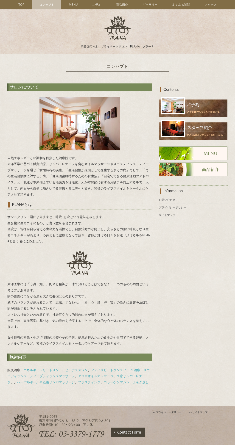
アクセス (211, 4)
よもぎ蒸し (141, 382)
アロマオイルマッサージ (95, 376)
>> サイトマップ (198, 412)
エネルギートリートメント (42, 370)
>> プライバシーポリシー (167, 412)
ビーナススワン (76, 370)
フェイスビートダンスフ (108, 370)
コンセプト (46, 4)
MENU (73, 4)
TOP (21, 4)
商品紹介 (122, 4)
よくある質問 (181, 4)
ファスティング (89, 382)
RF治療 (134, 370)
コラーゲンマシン (116, 382)
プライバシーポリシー (172, 207)
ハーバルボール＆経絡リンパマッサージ (46, 382)
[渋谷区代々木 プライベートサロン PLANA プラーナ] (117, 17)
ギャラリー (150, 4)
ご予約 (96, 4)
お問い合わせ (167, 200)
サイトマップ (167, 215)
